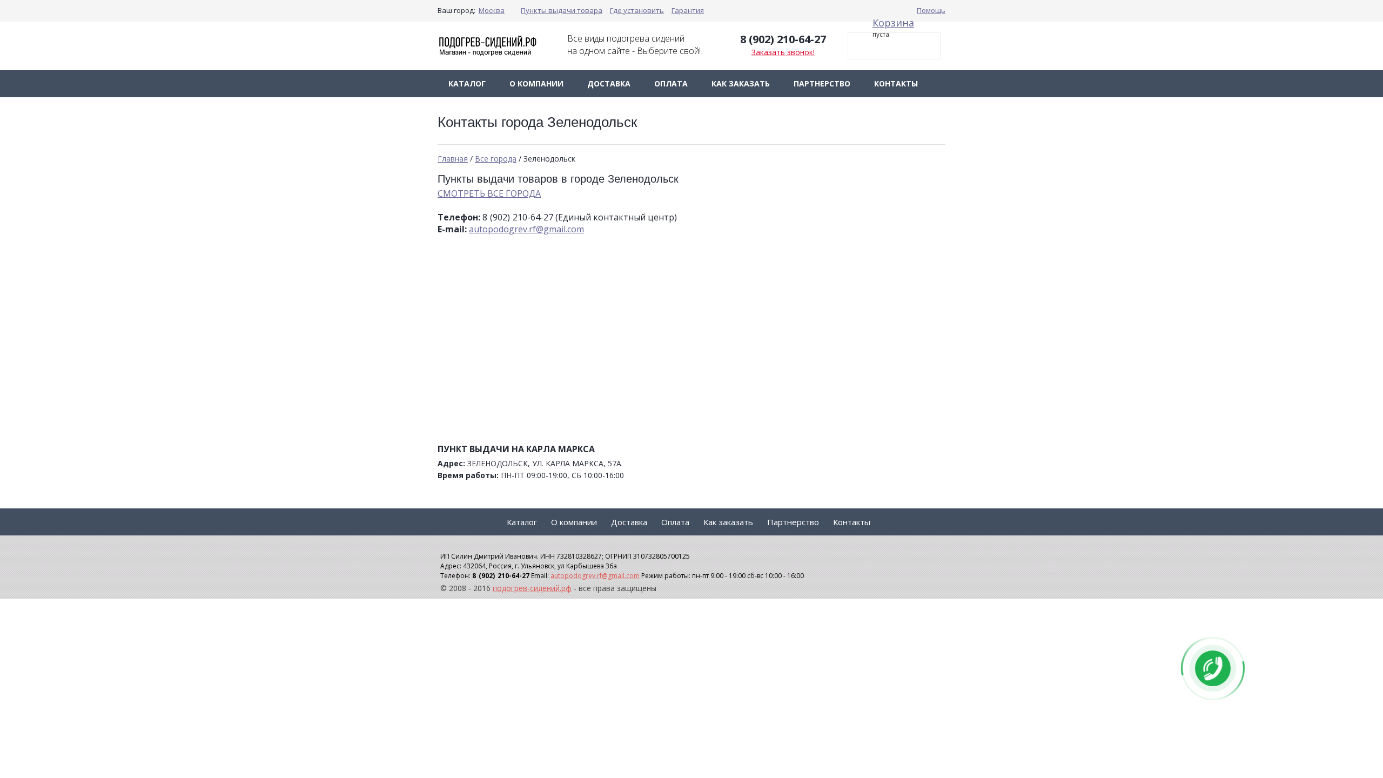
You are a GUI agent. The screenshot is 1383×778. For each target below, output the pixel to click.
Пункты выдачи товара (561, 10)
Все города (495, 158)
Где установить (637, 10)
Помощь (931, 10)
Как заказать (740, 83)
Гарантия (688, 10)
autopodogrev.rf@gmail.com (526, 229)
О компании (536, 83)
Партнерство (822, 83)
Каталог (467, 83)
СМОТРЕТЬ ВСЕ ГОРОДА (489, 193)
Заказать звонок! (783, 52)
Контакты (896, 83)
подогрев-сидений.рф (532, 588)
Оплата (671, 83)
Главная (453, 158)
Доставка (608, 83)
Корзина (893, 22)
